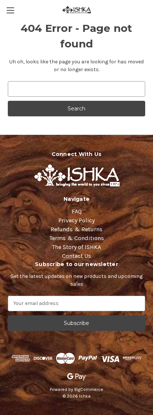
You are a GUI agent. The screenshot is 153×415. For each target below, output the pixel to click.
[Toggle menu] (10, 10)
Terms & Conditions (76, 238)
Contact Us (76, 255)
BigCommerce (88, 389)
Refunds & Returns (76, 229)
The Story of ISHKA (76, 246)
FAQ (77, 211)
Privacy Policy (76, 220)
